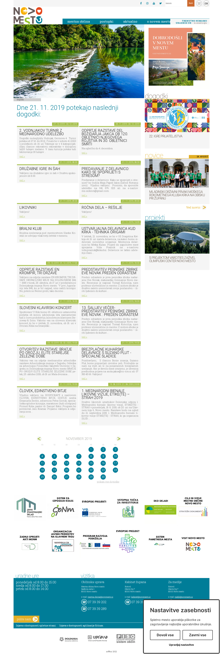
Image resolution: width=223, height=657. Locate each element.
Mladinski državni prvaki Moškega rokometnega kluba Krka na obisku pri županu (177, 195)
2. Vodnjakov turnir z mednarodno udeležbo (41, 132)
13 (66, 463)
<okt (39, 438)
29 (91, 476)
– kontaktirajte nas (191, 22)
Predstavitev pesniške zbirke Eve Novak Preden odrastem (110, 271)
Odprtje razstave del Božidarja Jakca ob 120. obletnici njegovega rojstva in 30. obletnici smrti (105, 137)
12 (54, 463)
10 (115, 456)
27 (66, 476)
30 (103, 476)
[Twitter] (160, 3)
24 (115, 470)
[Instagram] (147, 3)
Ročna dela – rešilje (102, 207)
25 (42, 476)
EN (206, 3)
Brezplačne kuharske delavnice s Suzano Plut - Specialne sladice (106, 352)
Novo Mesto (36, 15)
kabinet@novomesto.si (141, 597)
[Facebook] (141, 3)
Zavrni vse (197, 635)
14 (78, 463)
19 (54, 470)
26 (54, 476)
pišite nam (24, 619)
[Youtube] (154, 3)
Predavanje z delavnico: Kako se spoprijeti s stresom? (105, 172)
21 (78, 470)
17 (115, 463)
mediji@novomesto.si (184, 597)
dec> (118, 438)
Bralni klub (30, 228)
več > (22, 156)
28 (78, 476)
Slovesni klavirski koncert (45, 308)
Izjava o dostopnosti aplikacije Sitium (81, 625)
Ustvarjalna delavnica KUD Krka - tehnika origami (108, 230)
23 (103, 470)
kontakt (199, 3)
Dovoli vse (165, 635)
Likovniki (27, 207)
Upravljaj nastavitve (181, 644)
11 (42, 463)
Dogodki (20, 99)
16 (103, 463)
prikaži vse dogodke (108, 481)
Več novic (193, 207)
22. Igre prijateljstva (165, 136)
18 (42, 470)
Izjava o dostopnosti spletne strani (36, 625)
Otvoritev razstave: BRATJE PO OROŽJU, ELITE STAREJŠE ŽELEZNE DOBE (45, 352)
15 (91, 463)
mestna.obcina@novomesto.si (100, 597)
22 (91, 470)
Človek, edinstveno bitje (43, 391)
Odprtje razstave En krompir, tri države (39, 271)
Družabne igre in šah (39, 169)
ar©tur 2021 (111, 651)
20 (66, 470)
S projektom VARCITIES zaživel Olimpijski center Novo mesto (172, 259)
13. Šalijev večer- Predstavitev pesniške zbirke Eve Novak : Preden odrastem (110, 311)
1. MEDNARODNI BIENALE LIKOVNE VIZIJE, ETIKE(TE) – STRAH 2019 (106, 394)
